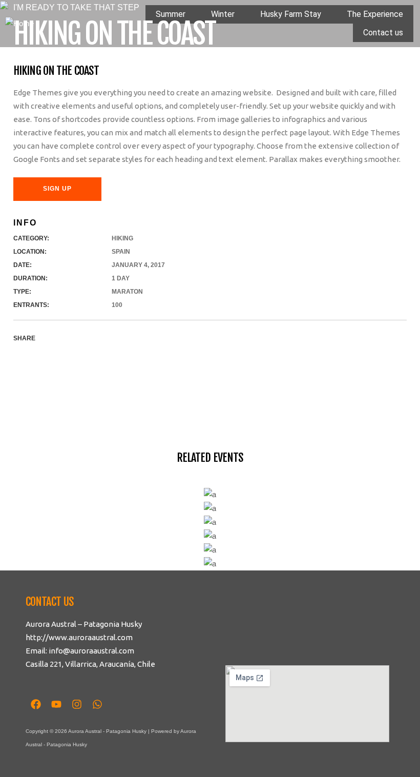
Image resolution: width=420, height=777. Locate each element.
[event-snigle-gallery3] (6, 398)
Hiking (122, 238)
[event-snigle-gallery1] (6, 424)
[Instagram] (77, 704)
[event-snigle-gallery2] (6, 411)
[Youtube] (56, 704)
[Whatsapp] (97, 704)
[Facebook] (36, 704)
